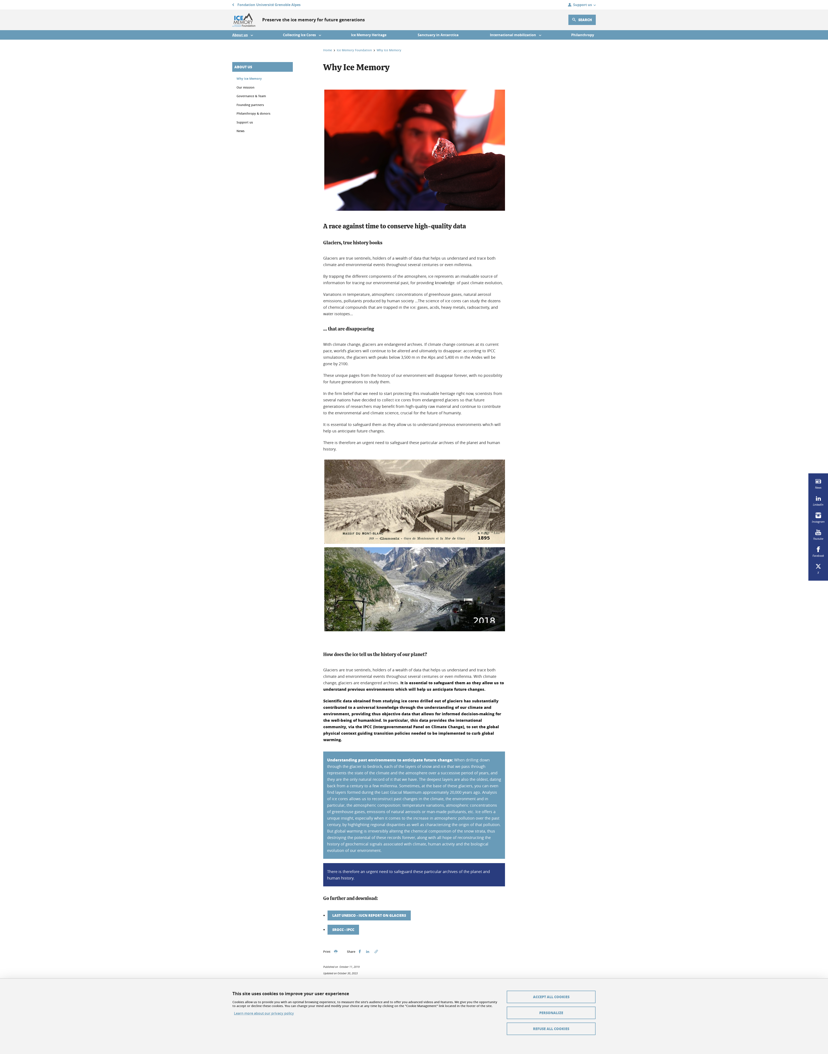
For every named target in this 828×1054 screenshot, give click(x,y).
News (241, 131)
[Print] (335, 951)
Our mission (245, 87)
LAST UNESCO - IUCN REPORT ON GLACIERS (369, 915)
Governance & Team (251, 96)
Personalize (551, 1012)
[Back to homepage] (243, 20)
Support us (245, 122)
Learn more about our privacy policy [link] (264, 1013)
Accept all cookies (551, 996)
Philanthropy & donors (253, 113)
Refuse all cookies (551, 1028)
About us (243, 66)
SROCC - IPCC (343, 929)
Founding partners (250, 105)
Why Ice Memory (249, 78)
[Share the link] (376, 951)
